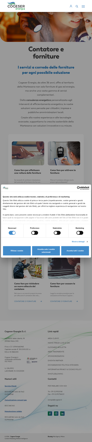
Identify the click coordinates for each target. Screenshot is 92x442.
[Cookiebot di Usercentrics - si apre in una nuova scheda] (78, 188)
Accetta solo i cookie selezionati (46, 250)
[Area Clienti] (71, 6)
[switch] (34, 233)
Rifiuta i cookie (17, 251)
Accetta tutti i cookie (75, 251)
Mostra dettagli (78, 242)
